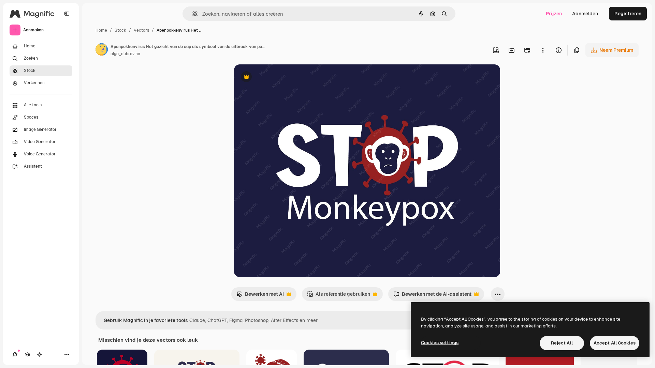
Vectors (141, 30)
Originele (279, 77)
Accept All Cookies (615, 343)
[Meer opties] (543, 50)
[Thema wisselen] (39, 354)
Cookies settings (439, 343)
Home (101, 30)
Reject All (562, 343)
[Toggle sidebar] (66, 13)
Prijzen (554, 14)
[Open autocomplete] (192, 13)
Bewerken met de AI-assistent (432, 296)
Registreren (627, 14)
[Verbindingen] (15, 354)
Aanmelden (585, 14)
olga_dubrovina (125, 54)
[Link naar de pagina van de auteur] (102, 50)
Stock (120, 30)
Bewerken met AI (260, 296)
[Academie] (27, 354)
